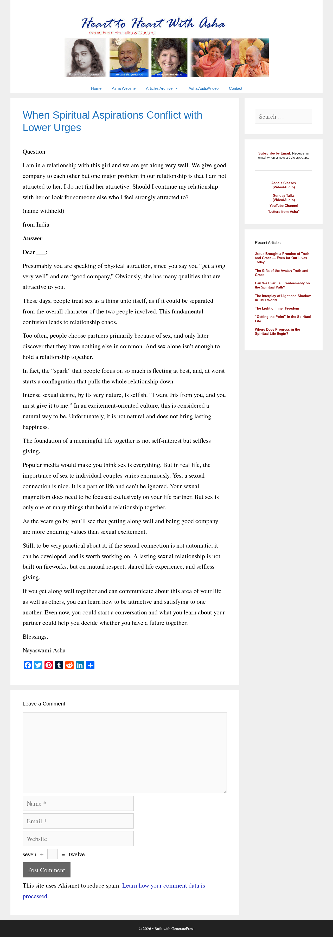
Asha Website (124, 88)
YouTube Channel (284, 206)
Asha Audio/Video (204, 88)
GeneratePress (182, 928)
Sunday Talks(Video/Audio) (284, 198)
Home (96, 88)
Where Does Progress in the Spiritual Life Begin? (277, 332)
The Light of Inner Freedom (277, 308)
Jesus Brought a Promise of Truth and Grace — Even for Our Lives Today (282, 258)
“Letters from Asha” (283, 212)
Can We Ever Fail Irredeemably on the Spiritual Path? (282, 285)
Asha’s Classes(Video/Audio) (283, 185)
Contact (235, 88)
